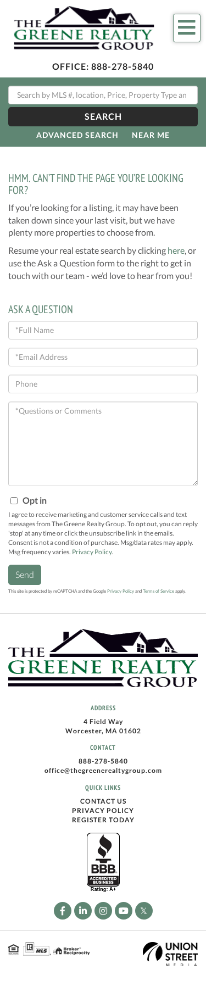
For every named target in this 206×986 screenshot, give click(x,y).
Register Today (103, 820)
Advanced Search (77, 135)
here (176, 250)
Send (24, 574)
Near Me (151, 135)
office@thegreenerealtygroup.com (103, 770)
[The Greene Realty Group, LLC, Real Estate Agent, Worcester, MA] (103, 863)
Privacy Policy (92, 552)
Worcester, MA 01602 (103, 731)
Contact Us (103, 801)
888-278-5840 (122, 66)
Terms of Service (158, 591)
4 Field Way (103, 721)
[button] (103, 116)
